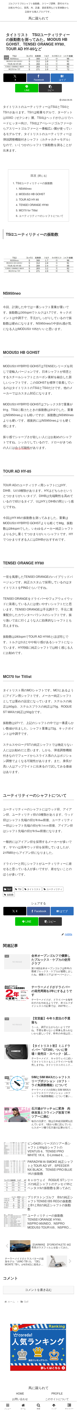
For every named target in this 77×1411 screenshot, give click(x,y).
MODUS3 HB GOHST (32, 194)
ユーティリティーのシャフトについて (41, 216)
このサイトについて (57, 1399)
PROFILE (57, 1393)
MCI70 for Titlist (28, 210)
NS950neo (25, 188)
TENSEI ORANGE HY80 (34, 205)
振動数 (10, 894)
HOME (20, 1393)
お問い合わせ (20, 1399)
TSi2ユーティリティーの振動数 (34, 183)
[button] (50, 88)
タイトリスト (34, 889)
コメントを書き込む (38, 1289)
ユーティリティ (54, 889)
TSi (19, 889)
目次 (33, 175)
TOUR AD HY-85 (29, 199)
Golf (9, 889)
